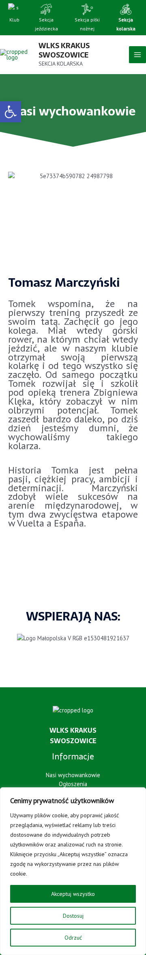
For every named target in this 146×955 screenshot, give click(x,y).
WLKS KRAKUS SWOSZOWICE (64, 50)
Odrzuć (73, 937)
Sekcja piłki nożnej (87, 24)
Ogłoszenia (73, 784)
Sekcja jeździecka (46, 24)
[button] (10, 111)
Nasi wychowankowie (73, 775)
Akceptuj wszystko (73, 893)
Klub (14, 20)
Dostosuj (73, 915)
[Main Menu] (137, 54)
